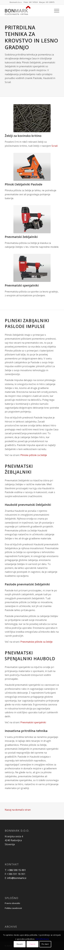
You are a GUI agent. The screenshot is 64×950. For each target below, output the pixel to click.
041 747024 (33, 2)
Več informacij (42, 939)
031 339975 (50, 2)
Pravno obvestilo (12, 903)
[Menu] (55, 11)
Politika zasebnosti (13, 908)
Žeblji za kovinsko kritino (23, 136)
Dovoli (20, 944)
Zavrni (32, 944)
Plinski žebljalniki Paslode (23, 184)
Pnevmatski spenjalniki (22, 285)
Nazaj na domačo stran (18, 809)
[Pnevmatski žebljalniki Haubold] (32, 219)
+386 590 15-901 (16, 870)
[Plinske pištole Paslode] (32, 167)
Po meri (45, 944)
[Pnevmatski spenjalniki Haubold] (32, 268)
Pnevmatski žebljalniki (21, 237)
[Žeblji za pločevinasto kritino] (32, 118)
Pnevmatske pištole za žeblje (36, 641)
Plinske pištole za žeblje (33, 455)
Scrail (54, 145)
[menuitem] (55, 11)
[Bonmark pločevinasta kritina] (26, 11)
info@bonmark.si (16, 878)
